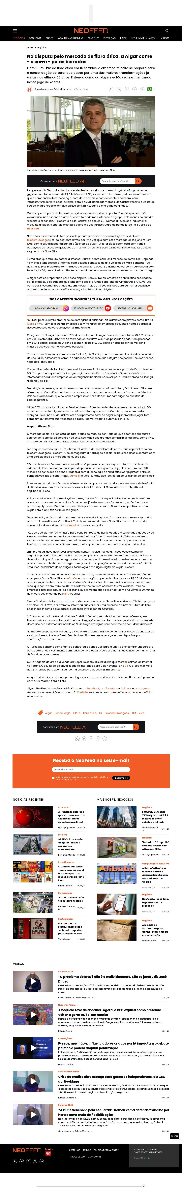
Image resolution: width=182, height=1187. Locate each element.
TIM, (134, 713)
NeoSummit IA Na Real (144, 38)
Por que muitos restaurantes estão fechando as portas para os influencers (70, 928)
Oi (92, 574)
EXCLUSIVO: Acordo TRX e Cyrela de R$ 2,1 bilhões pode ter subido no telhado (155, 817)
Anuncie (87, 1150)
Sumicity (75, 475)
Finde (123, 38)
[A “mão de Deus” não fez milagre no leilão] (33, 902)
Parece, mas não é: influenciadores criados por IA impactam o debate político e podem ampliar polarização (113, 1045)
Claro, (77, 713)
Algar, (48, 713)
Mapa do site (94, 1156)
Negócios (19, 38)
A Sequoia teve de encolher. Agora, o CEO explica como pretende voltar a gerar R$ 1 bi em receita (109, 1012)
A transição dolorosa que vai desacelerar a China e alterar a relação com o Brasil (71, 817)
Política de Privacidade (106, 1150)
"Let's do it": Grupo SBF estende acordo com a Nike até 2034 (155, 846)
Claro (30, 324)
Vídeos (165, 38)
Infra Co (72, 578)
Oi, (100, 713)
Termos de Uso (93, 777)
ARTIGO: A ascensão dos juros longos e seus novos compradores (70, 844)
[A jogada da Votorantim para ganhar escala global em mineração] (116, 930)
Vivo (39, 324)
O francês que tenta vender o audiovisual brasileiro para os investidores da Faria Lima (71, 873)
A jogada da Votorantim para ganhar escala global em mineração (155, 930)
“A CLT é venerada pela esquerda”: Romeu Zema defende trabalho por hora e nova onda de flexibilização (113, 1112)
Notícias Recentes (28, 799)
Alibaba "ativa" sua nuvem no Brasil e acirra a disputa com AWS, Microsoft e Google (155, 875)
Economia (35, 38)
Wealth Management (70, 38)
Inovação (109, 38)
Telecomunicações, (117, 713)
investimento (69, 525)
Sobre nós (74, 1150)
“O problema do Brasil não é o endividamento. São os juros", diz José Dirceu (112, 979)
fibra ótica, (90, 713)
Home (30, 47)
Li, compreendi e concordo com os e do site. (82, 778)
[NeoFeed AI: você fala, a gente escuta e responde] (116, 904)
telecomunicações (39, 240)
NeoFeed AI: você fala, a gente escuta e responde (155, 902)
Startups (93, 38)
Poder (49, 38)
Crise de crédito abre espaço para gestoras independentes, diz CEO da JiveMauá (111, 1079)
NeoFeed (33, 228)
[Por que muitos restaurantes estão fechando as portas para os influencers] (33, 928)
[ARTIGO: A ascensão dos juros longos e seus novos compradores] (33, 844)
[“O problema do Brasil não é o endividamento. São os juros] (33, 981)
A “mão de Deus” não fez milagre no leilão (71, 899)
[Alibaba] (116, 873)
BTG (67, 593)
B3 (126, 666)
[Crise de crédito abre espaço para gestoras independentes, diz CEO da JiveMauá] (33, 1081)
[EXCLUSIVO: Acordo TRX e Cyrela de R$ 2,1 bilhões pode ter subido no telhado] (116, 817)
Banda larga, (63, 713)
